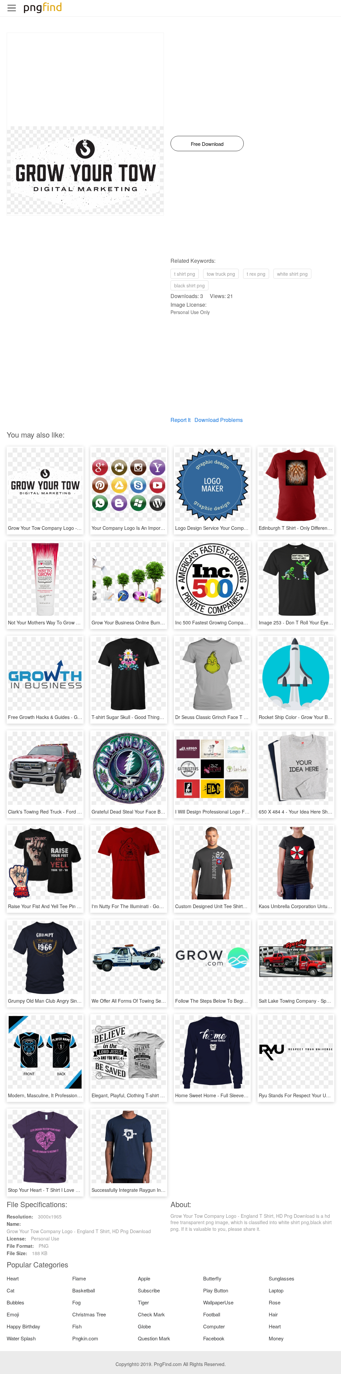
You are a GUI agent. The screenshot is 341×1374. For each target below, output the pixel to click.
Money (276, 1338)
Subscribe (149, 1290)
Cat (10, 1290)
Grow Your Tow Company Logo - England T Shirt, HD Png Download (80, 527)
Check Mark (151, 1314)
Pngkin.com (85, 1338)
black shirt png (189, 285)
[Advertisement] (85, 79)
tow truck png (221, 273)
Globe (144, 1326)
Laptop (276, 1290)
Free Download (207, 143)
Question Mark (154, 1338)
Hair (273, 1314)
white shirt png (292, 273)
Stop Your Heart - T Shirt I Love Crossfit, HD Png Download (70, 1190)
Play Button (215, 1290)
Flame (79, 1278)
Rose (274, 1302)
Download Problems (218, 420)
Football (211, 1314)
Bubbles (15, 1302)
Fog (76, 1302)
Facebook (213, 1338)
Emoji (13, 1314)
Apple (144, 1278)
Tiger (143, 1302)
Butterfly (212, 1278)
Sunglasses (281, 1278)
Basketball (83, 1290)
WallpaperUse (218, 1302)
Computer (214, 1326)
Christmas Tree (89, 1314)
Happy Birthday (23, 1326)
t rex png (256, 273)
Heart (13, 1278)
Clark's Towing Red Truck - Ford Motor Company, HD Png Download (80, 811)
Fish (77, 1326)
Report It (180, 420)
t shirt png (184, 273)
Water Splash (21, 1338)
